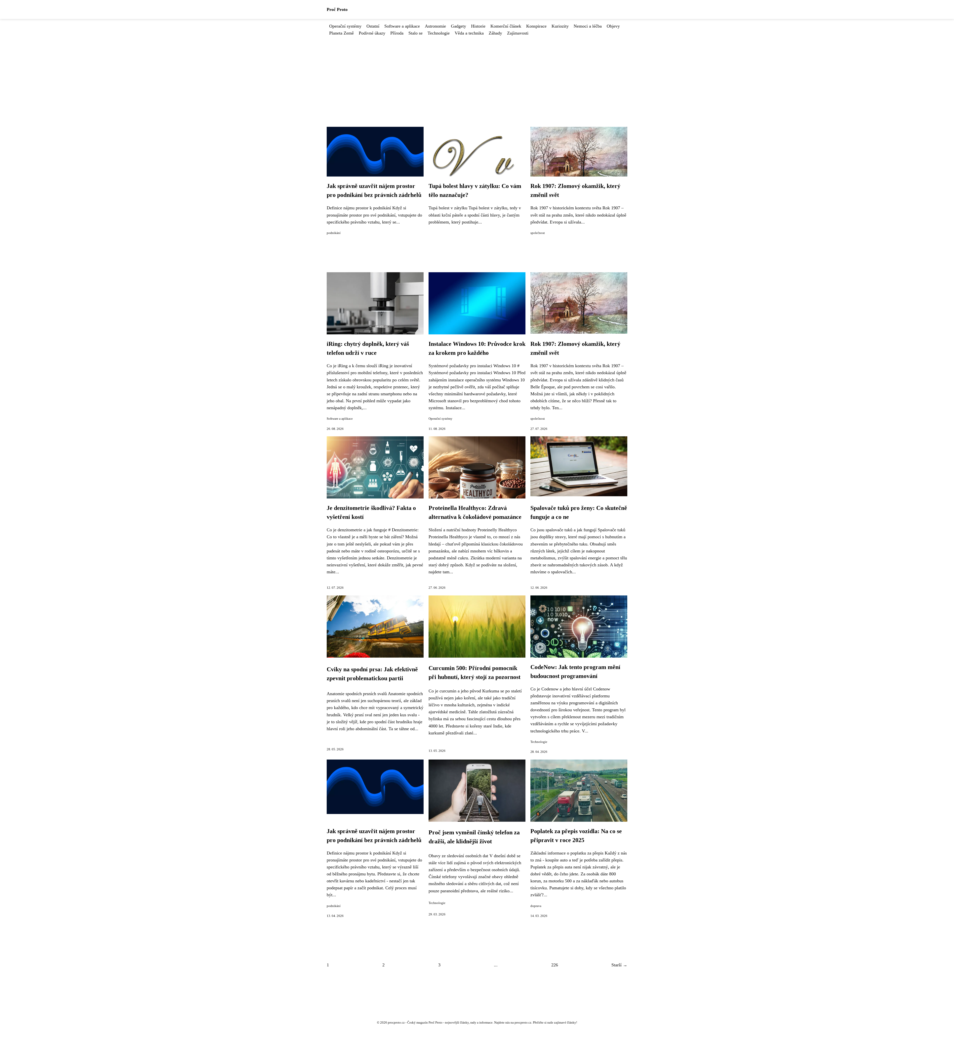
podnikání (334, 233)
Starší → (619, 964)
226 (554, 964)
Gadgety (458, 26)
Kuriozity (560, 26)
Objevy (613, 26)
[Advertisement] (477, 74)
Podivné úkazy (372, 33)
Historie (478, 26)
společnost (537, 233)
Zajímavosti (517, 33)
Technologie (439, 33)
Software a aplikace (402, 26)
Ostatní (372, 26)
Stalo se (415, 33)
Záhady (495, 33)
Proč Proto (337, 9)
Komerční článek (505, 26)
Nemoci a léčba (588, 26)
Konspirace (536, 26)
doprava (535, 906)
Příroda (396, 33)
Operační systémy (345, 26)
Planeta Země (341, 33)
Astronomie (435, 26)
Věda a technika (469, 33)
